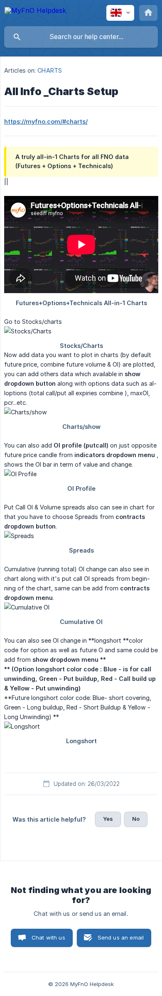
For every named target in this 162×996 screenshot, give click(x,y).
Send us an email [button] (121, 937)
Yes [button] (108, 818)
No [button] (136, 818)
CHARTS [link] (49, 70)
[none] (35, 12)
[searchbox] (81, 37)
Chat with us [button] (48, 937)
